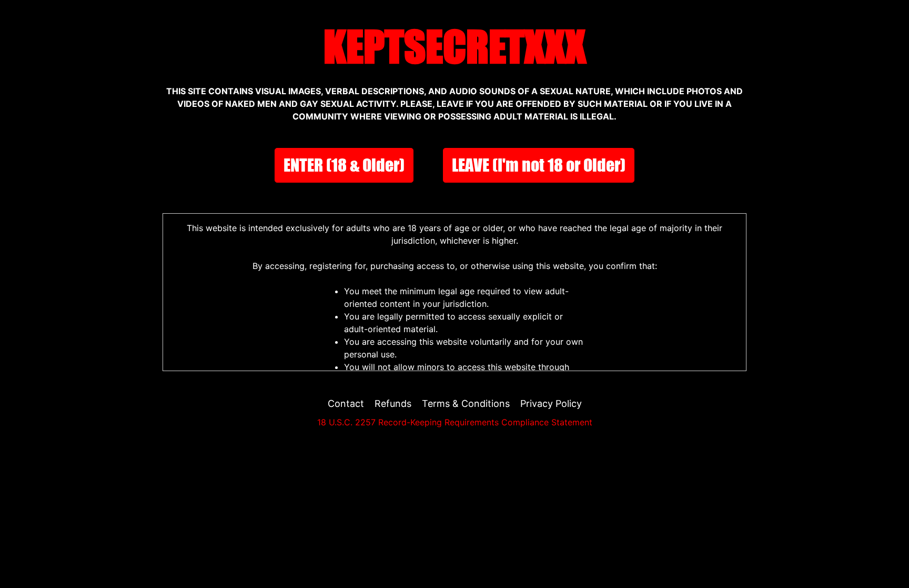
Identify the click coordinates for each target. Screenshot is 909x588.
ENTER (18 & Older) (344, 165)
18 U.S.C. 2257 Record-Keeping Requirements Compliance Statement (454, 422)
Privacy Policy (551, 403)
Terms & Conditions (466, 403)
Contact (346, 403)
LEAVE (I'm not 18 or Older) (538, 165)
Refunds (393, 403)
